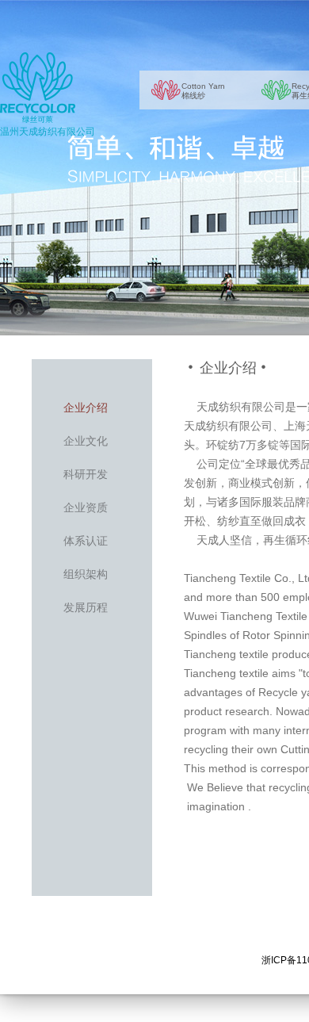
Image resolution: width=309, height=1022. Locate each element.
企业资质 (85, 507)
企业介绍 (85, 407)
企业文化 (85, 440)
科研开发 (85, 474)
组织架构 (85, 574)
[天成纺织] (37, 87)
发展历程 (85, 607)
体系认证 (85, 540)
